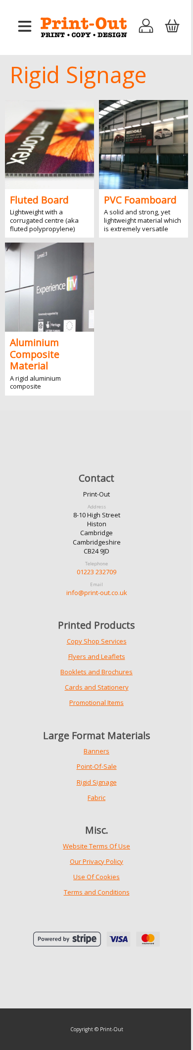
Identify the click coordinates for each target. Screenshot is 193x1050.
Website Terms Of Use (96, 846)
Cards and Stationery (97, 687)
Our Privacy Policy (96, 861)
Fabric (96, 797)
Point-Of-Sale (97, 766)
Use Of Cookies (96, 876)
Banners (96, 751)
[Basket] (172, 27)
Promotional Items (96, 702)
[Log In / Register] (146, 27)
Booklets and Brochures (96, 671)
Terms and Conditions (97, 892)
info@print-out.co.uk (96, 592)
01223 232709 (96, 571)
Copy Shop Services (97, 641)
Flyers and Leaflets (96, 656)
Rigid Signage (97, 782)
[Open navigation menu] (25, 27)
